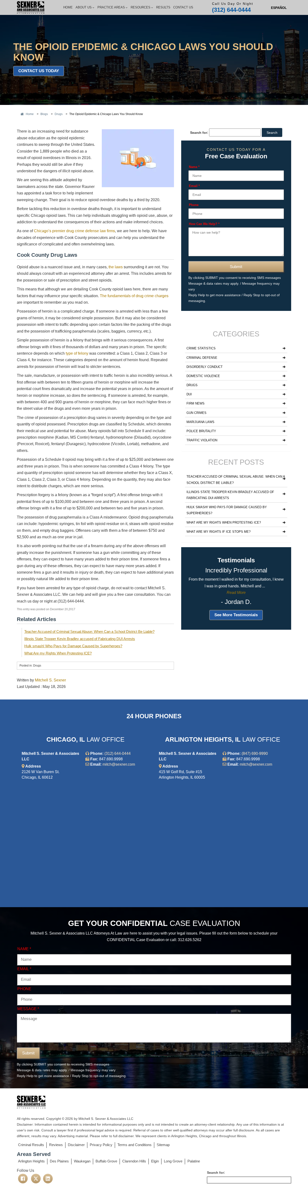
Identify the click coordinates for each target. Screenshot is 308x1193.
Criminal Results (31, 1145)
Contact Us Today (38, 71)
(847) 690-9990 (255, 753)
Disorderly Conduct (204, 367)
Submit (236, 266)
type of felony (77, 353)
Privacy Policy (101, 1145)
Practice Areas (111, 7)
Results (163, 7)
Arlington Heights (31, 1161)
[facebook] (23, 1178)
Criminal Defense (201, 357)
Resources (140, 7)
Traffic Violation (201, 440)
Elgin (155, 1161)
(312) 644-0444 (231, 9)
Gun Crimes (196, 413)
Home (68, 7)
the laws (116, 267)
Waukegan (82, 1161)
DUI (189, 394)
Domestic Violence (203, 376)
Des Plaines (59, 1161)
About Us (84, 7)
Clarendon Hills (134, 1161)
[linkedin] (48, 1178)
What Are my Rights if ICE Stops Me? (218, 531)
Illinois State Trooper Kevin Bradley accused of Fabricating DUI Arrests (79, 639)
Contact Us (183, 7)
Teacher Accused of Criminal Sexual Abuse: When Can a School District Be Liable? (89, 631)
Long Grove (173, 1161)
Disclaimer (76, 1145)
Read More (236, 592)
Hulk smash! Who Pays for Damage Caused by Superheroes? (73, 646)
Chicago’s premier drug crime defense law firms (74, 231)
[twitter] (36, 1178)
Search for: (199, 133)
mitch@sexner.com (119, 764)
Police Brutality (201, 431)
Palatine (193, 1161)
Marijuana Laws (200, 422)
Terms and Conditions (134, 1145)
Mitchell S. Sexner (50, 680)
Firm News (195, 403)
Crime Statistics (201, 348)
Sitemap (163, 1145)
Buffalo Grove (106, 1161)
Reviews (56, 1145)
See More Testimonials (236, 615)
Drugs (192, 385)
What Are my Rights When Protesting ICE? (58, 653)
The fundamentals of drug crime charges (134, 296)
